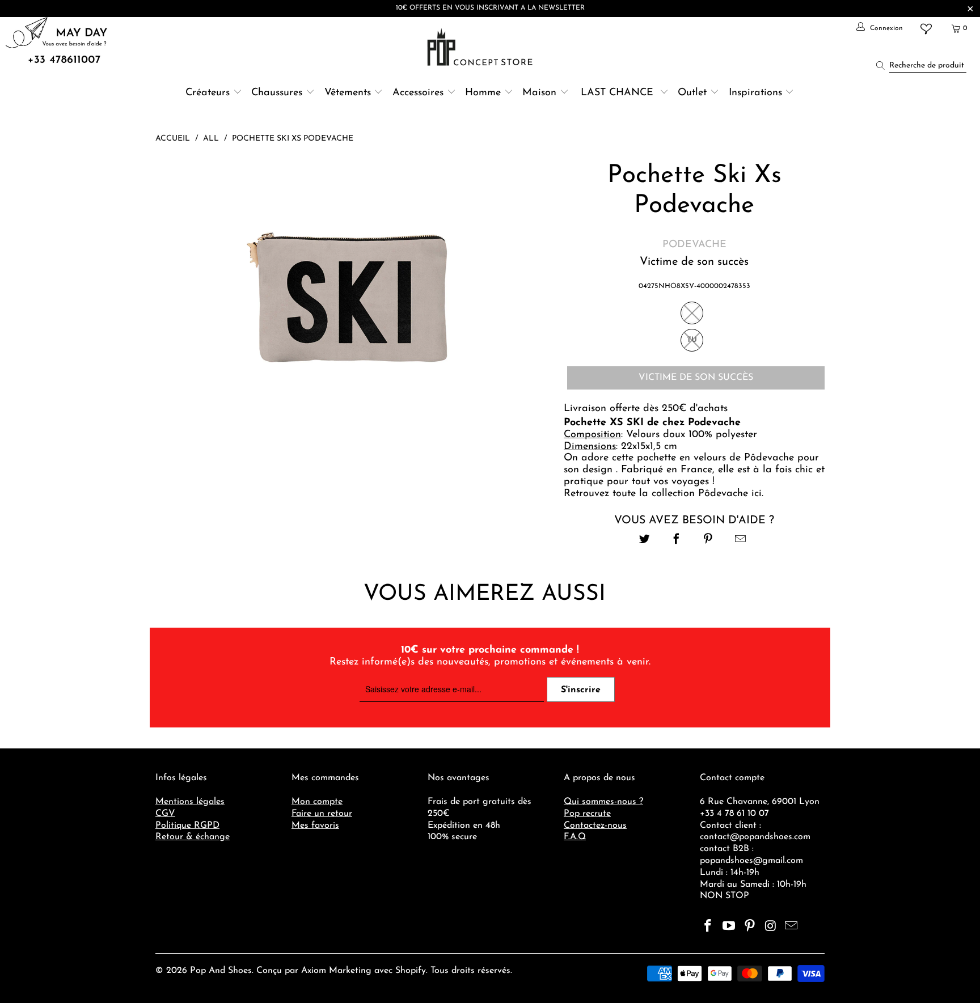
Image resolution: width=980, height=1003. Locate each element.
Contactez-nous (595, 825)
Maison (539, 93)
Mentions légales (190, 801)
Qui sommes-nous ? (603, 801)
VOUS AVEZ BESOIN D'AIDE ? (694, 520)
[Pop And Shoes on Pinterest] (749, 927)
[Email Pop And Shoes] (791, 927)
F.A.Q (575, 836)
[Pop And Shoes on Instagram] (770, 927)
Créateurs (207, 93)
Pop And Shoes (221, 970)
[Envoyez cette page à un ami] (740, 540)
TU (692, 340)
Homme (483, 93)
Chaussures (276, 93)
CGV (165, 813)
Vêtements (347, 93)
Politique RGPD (187, 825)
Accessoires (417, 93)
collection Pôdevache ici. (709, 494)
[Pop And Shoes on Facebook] (708, 927)
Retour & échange (192, 836)
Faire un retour (322, 813)
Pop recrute (587, 813)
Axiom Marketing (336, 970)
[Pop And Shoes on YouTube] (729, 927)
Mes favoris (315, 825)
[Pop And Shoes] (481, 47)
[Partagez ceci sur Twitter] (644, 540)
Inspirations (757, 93)
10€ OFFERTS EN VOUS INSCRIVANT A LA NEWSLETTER (490, 8)
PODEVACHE (694, 245)
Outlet (692, 93)
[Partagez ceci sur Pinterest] (708, 540)
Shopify (410, 970)
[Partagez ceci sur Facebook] (676, 540)
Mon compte (317, 801)
